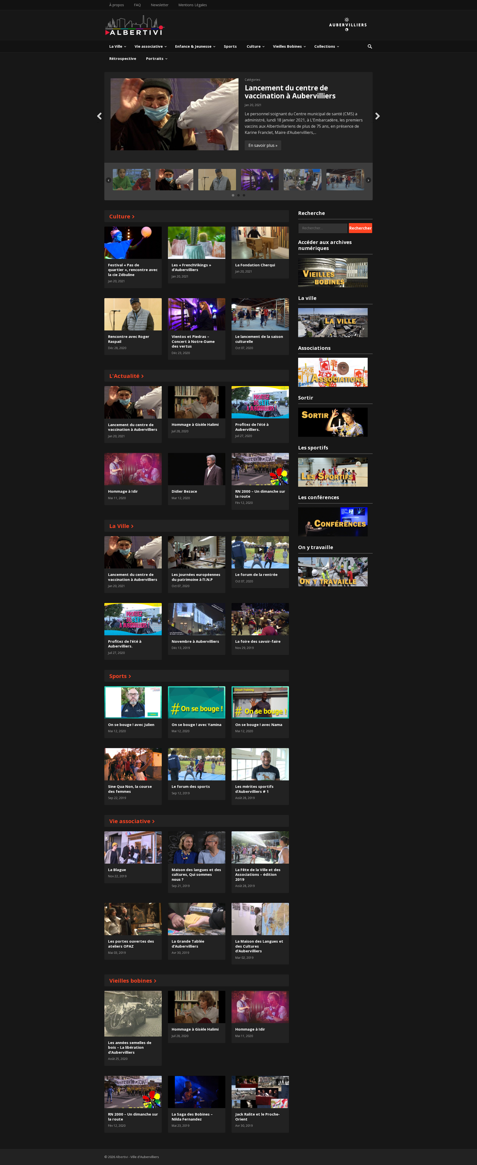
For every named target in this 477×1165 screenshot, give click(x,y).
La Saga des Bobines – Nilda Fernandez (192, 1117)
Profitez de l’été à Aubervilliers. (252, 427)
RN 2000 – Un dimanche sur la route (260, 494)
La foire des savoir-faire (257, 641)
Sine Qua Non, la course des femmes (130, 789)
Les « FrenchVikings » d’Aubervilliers (191, 267)
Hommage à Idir (123, 491)
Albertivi (122, 1157)
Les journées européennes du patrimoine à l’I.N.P (196, 577)
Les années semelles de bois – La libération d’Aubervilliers (129, 1047)
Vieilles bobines (130, 980)
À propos (116, 4)
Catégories (252, 80)
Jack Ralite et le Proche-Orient (257, 1117)
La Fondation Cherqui (255, 264)
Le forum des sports (191, 786)
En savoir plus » (263, 145)
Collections (324, 46)
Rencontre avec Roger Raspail (128, 339)
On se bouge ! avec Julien (131, 724)
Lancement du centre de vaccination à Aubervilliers (290, 91)
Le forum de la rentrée (256, 574)
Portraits (154, 58)
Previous (101, 121)
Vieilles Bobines (287, 46)
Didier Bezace (184, 491)
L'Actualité (124, 375)
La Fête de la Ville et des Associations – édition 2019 (257, 874)
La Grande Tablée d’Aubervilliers (188, 944)
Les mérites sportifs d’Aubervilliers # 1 (254, 789)
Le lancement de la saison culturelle (259, 339)
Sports (230, 46)
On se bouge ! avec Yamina (196, 724)
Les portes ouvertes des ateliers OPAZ (131, 944)
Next (375, 121)
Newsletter (159, 4)
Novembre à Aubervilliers (195, 641)
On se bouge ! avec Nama (258, 724)
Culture (254, 46)
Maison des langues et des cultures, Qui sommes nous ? (196, 874)
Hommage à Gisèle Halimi (195, 424)
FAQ (137, 4)
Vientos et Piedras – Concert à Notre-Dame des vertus (193, 341)
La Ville (115, 46)
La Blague (117, 869)
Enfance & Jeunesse (193, 46)
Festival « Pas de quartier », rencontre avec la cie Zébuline (133, 269)
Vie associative (149, 46)
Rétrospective (122, 58)
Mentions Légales (192, 4)
